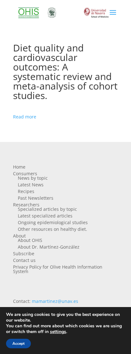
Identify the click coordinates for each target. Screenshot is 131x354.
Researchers (26, 205)
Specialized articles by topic (47, 209)
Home (19, 167)
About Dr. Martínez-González (48, 247)
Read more (24, 117)
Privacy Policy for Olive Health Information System (57, 269)
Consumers (25, 173)
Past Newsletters (35, 198)
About (19, 236)
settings (58, 332)
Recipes (26, 191)
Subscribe (23, 253)
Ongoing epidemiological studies (53, 222)
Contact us (24, 260)
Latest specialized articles (45, 216)
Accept (18, 343)
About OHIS (30, 240)
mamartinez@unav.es (55, 301)
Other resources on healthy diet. (52, 229)
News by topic (33, 178)
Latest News (31, 185)
